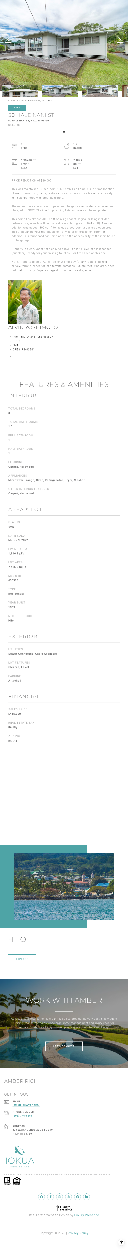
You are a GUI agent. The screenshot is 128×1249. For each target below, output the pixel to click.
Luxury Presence (86, 1215)
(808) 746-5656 (22, 1115)
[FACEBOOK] (50, 1196)
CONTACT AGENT (32, 356)
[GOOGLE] (77, 1196)
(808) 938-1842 (33, 341)
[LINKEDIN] (86, 1196)
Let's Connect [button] (64, 1046)
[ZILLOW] (41, 1196)
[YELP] (68, 1196)
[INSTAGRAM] (59, 1196)
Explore (22, 959)
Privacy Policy (78, 1233)
